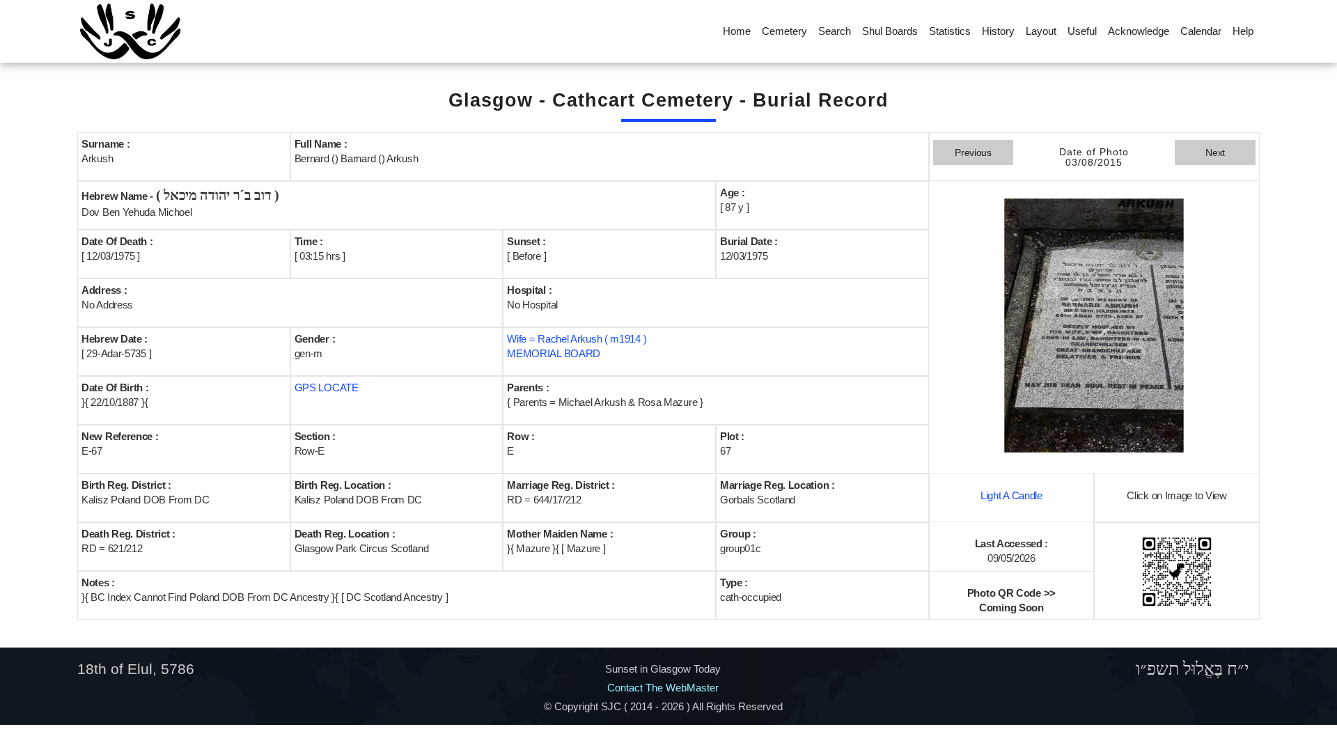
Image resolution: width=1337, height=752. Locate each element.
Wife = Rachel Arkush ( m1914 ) (576, 339)
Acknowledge (1138, 31)
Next (1215, 152)
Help (1243, 31)
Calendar (1200, 31)
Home (737, 31)
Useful (1082, 31)
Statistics (950, 31)
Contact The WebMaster (663, 688)
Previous (973, 152)
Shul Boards (890, 31)
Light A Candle (1011, 495)
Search (834, 31)
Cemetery (784, 31)
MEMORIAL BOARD (553, 353)
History (998, 31)
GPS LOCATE (327, 387)
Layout (1041, 31)
